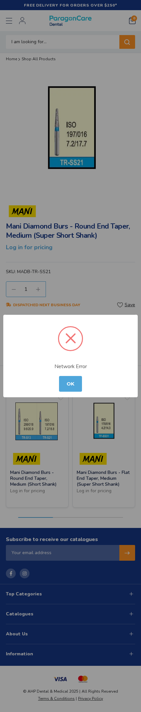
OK (70, 384)
